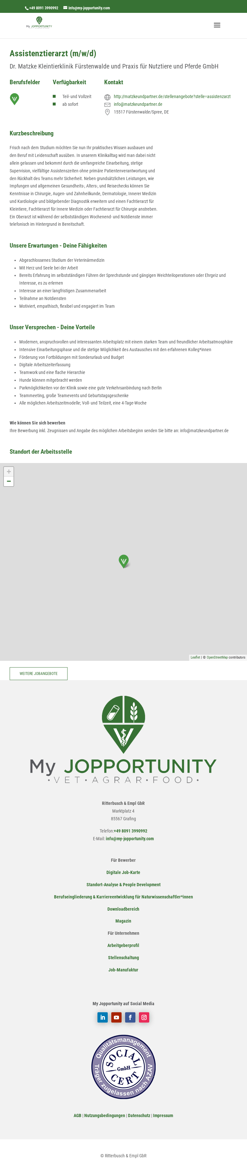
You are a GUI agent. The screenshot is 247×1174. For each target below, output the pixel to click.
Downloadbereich (123, 909)
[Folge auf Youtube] (116, 1017)
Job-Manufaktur (123, 969)
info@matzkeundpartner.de (138, 104)
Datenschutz (139, 1115)
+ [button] (9, 472)
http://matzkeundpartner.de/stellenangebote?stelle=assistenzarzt (172, 96)
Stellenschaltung (123, 957)
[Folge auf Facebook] (130, 1017)
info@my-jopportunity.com (129, 838)
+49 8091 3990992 (43, 8)
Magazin (123, 921)
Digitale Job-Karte (123, 872)
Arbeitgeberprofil (123, 945)
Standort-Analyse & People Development (123, 884)
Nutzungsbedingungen (104, 1115)
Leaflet (195, 657)
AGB (77, 1115)
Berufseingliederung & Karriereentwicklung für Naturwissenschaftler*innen (123, 896)
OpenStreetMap (217, 657)
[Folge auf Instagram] (144, 1017)
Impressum (163, 1115)
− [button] (9, 481)
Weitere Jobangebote (39, 673)
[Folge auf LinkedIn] (102, 1017)
